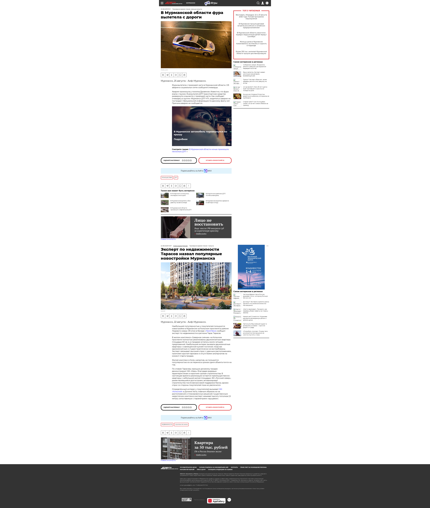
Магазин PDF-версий (187, 469)
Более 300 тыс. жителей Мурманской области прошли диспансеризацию (251, 52)
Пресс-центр (201, 469)
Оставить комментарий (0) (215, 160)
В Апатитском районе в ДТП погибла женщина (216, 194)
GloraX (163, 311)
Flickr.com (164, 69)
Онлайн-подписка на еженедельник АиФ (213, 467)
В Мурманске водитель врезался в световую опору (217, 201)
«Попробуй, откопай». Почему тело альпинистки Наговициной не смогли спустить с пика (255, 333)
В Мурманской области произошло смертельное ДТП (180, 209)
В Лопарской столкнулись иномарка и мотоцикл (179, 194)
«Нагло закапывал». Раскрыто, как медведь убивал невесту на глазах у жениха (255, 311)
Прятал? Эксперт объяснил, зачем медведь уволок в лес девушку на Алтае (255, 81)
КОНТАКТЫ (234, 467)
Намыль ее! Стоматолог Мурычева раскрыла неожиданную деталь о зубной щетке (255, 318)
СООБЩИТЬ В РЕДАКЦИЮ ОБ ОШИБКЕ (220, 469)
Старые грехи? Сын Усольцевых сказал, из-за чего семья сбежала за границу (255, 103)
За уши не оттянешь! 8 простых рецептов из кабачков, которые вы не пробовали (256, 96)
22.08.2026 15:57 (166, 246)
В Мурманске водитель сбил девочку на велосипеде (180, 201)
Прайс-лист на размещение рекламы (253, 467)
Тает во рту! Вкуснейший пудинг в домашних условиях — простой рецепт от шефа (255, 325)
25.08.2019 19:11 (166, 9)
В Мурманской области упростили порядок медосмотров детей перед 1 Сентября (251, 35)
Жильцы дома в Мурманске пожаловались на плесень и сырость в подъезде (251, 44)
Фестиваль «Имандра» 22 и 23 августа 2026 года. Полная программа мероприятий (251, 17)
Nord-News (211, 331)
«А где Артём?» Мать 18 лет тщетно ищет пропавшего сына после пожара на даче (255, 88)
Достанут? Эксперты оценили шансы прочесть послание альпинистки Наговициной (256, 303)
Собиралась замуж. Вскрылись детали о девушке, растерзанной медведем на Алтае (254, 66)
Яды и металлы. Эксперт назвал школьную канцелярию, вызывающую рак (254, 74)
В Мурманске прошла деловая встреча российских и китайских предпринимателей (251, 26)
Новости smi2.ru (168, 239)
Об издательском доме (188, 467)
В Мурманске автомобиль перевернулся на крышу (200, 133)
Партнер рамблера (199, 499)
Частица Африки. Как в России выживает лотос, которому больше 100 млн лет (255, 296)
